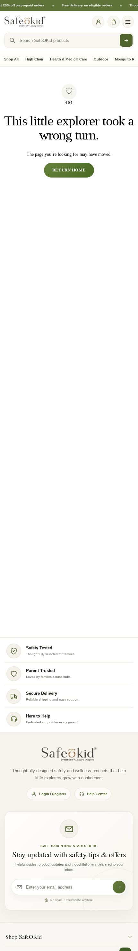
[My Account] (98, 22)
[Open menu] (128, 22)
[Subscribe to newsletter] (119, 887)
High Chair (34, 59)
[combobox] (69, 40)
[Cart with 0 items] (113, 22)
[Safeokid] (25, 22)
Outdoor (101, 59)
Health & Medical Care (68, 59)
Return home (69, 170)
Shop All (11, 59)
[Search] (126, 40)
